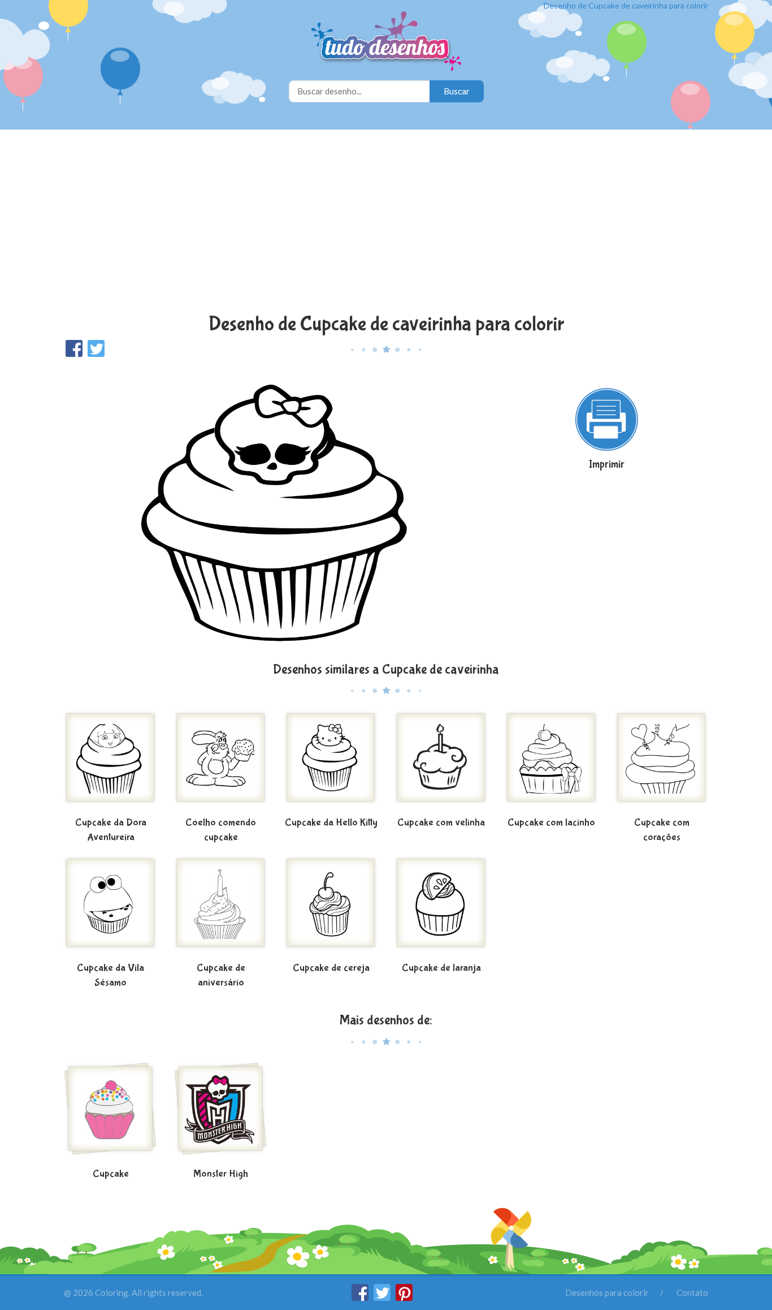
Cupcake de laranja (441, 968)
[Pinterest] (404, 1297)
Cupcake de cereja (331, 968)
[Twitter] (383, 1297)
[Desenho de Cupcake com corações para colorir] (661, 762)
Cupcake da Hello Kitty (331, 823)
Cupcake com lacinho (551, 823)
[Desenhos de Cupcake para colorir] (110, 1113)
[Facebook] (361, 1297)
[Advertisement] (386, 223)
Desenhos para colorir (607, 1292)
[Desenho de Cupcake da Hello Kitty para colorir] (331, 762)
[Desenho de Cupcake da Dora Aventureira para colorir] (110, 762)
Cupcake (111, 1174)
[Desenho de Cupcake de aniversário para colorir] (220, 907)
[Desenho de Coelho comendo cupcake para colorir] (220, 762)
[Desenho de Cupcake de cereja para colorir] (331, 907)
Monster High (220, 1174)
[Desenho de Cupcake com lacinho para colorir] (551, 762)
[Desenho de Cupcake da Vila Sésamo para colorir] (110, 907)
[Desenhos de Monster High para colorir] (220, 1113)
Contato (692, 1292)
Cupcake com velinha (441, 823)
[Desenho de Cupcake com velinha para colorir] (441, 762)
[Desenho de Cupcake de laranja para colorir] (441, 907)
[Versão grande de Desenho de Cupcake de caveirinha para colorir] (276, 509)
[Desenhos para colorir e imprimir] (386, 42)
